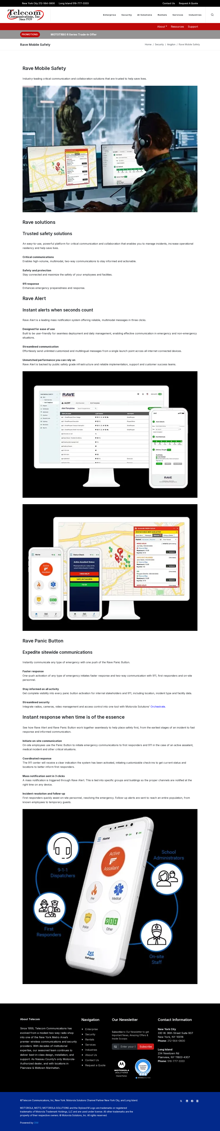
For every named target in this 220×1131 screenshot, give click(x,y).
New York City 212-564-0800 (38, 3)
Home (148, 44)
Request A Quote (188, 3)
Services (90, 1044)
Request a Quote (95, 1065)
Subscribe (145, 1046)
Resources (177, 26)
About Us (91, 1055)
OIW (36, 1122)
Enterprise (91, 1029)
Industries (91, 1049)
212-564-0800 (176, 1040)
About (161, 26)
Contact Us (169, 3)
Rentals (89, 1039)
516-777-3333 (176, 1061)
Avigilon (171, 44)
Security (159, 44)
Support (193, 26)
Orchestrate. (158, 706)
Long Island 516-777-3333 (74, 3)
